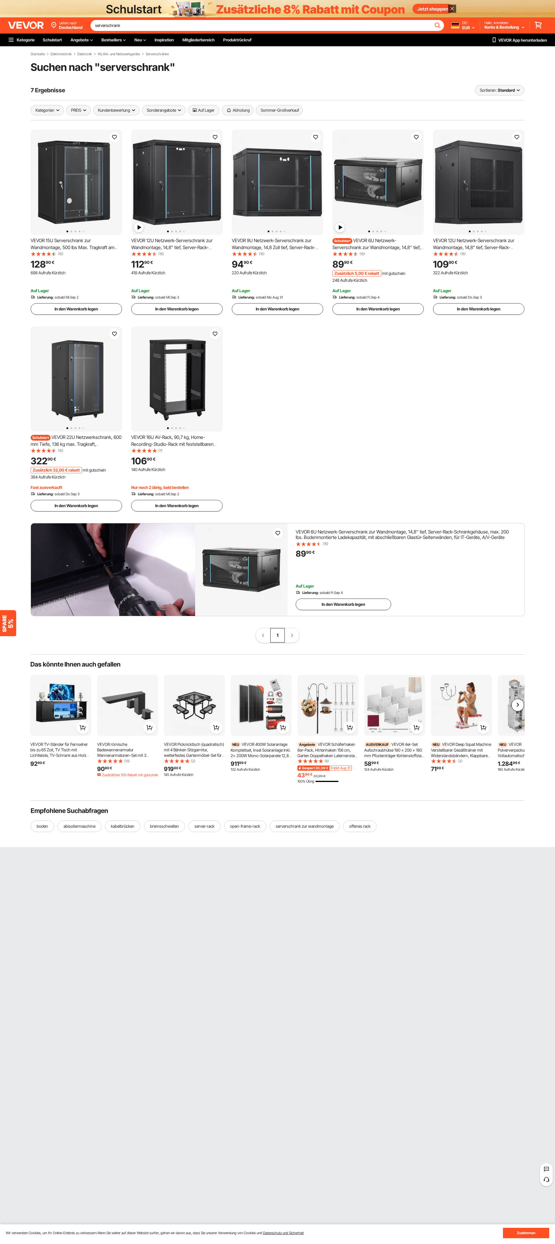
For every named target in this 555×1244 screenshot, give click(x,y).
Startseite (38, 54)
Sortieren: (488, 90)
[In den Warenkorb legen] (82, 727)
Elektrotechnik (61, 54)
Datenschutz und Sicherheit (283, 1233)
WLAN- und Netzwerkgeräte (119, 54)
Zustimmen (526, 1233)
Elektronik (84, 54)
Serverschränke (157, 54)
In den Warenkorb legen (76, 308)
